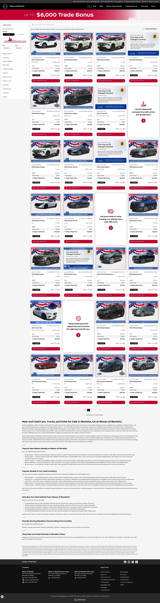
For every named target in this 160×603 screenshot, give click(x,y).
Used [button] (101, 6)
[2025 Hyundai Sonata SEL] (45, 365)
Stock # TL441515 (36, 272)
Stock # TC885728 (69, 111)
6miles (58, 223)
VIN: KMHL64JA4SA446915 (53, 379)
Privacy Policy (124, 579)
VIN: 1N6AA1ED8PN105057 (85, 379)
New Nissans (124, 572)
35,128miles (154, 330)
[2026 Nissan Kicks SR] (143, 365)
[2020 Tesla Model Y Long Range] (110, 151)
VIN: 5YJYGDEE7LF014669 (118, 165)
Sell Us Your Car (105, 577)
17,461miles (89, 223)
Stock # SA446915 (36, 379)
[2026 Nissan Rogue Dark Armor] (78, 97)
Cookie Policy (105, 582)
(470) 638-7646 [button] (81, 577)
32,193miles (56, 116)
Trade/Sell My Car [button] (131, 6)
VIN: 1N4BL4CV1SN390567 (85, 218)
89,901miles (88, 384)
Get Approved (124, 577)
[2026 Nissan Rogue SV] (78, 44)
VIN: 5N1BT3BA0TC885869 (118, 57)
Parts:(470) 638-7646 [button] (30, 582)
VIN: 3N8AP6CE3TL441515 (53, 272)
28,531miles (154, 62)
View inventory (105, 572)
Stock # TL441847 (133, 272)
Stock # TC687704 (134, 57)
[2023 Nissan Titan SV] (78, 365)
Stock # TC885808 (36, 165)
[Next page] (104, 410)
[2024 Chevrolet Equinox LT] (110, 258)
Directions (123, 574)
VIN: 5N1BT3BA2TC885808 (53, 165)
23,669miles (56, 62)
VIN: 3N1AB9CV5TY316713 (151, 165)
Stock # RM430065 (37, 57)
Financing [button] (144, 6)
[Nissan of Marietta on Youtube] (128, 562)
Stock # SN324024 (69, 165)
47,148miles (121, 116)
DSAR (122, 585)
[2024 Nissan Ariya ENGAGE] (78, 258)
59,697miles (121, 276)
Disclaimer (104, 587)
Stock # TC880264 (101, 325)
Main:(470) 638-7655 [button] (30, 577)
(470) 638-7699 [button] (55, 577)
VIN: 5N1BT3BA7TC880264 (118, 325)
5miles (90, 62)
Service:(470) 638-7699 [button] (31, 580)
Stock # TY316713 (133, 165)
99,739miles (121, 169)
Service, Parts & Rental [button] (114, 6)
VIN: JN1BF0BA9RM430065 (53, 57)
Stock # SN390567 (69, 218)
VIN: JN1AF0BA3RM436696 (85, 272)
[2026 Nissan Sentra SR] (45, 204)
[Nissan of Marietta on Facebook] (124, 562)
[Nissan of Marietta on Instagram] (132, 562)
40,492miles (56, 330)
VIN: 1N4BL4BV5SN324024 (85, 165)
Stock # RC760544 (134, 325)
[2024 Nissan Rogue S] (143, 312)
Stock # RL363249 (101, 272)
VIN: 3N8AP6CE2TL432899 (151, 218)
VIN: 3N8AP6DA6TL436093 (151, 379)
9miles (155, 169)
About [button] (153, 6)
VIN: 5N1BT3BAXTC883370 (85, 57)
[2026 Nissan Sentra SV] (143, 151)
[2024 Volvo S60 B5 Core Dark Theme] (110, 97)
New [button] (94, 6)
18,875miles (88, 169)
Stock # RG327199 (101, 111)
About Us (103, 574)
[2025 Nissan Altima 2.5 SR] (78, 204)
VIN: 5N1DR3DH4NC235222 (118, 379)
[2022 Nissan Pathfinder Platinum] (110, 365)
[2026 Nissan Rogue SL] (143, 44)
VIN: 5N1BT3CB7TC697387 (53, 111)
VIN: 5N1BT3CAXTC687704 (151, 57)
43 (100, 410)
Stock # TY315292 (36, 218)
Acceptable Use (105, 585)
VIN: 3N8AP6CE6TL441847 (151, 272)
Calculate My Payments (108, 579)
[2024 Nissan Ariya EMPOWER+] (45, 44)
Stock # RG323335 (36, 325)
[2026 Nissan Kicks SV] (143, 204)
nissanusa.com (105, 590)
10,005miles (88, 276)
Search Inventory (89, 6)
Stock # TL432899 (134, 218)
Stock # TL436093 (134, 379)
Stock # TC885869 (101, 57)
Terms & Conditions (126, 582)
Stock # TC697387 (36, 111)
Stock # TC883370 (69, 57)
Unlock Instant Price (41, 80)
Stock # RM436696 (69, 272)
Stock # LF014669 (101, 165)
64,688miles (121, 384)
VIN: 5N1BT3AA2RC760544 (151, 325)
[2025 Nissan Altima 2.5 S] (78, 151)
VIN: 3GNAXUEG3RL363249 (118, 272)
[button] (119, 1)
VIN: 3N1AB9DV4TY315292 (53, 218)
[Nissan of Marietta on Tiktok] (136, 562)
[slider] (3, 42)
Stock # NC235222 (101, 379)
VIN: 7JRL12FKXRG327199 (118, 111)
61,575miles (56, 384)
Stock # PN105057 (69, 379)
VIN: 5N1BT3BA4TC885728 (85, 111)
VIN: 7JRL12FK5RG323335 (53, 325)
